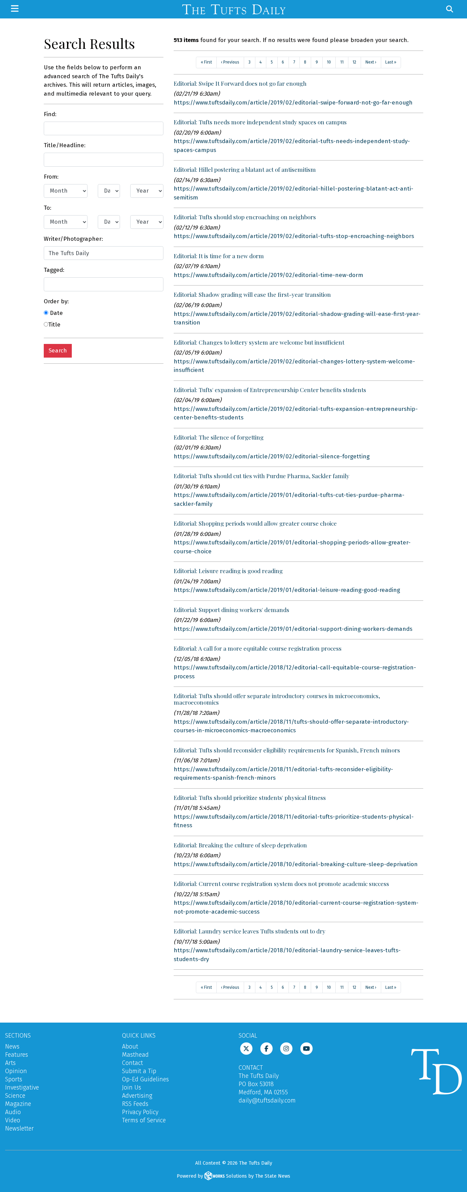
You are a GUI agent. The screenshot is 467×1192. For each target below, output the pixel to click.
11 (342, 62)
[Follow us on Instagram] (286, 1048)
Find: (50, 114)
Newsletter (19, 1128)
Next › (370, 62)
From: (51, 176)
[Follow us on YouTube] (306, 1048)
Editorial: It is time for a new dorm (219, 256)
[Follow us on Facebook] (266, 1048)
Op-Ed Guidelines (145, 1079)
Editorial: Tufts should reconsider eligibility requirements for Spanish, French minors (287, 750)
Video (12, 1120)
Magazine (18, 1104)
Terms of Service (144, 1120)
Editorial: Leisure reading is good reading (228, 570)
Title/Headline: (64, 145)
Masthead (135, 1054)
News (12, 1046)
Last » (390, 62)
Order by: (56, 301)
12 (354, 62)
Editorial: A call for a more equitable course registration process (258, 648)
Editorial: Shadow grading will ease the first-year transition (252, 294)
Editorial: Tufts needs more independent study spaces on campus (260, 122)
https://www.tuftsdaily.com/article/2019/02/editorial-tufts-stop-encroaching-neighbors (294, 236)
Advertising (137, 1095)
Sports (13, 1079)
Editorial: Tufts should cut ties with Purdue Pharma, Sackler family (261, 476)
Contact (132, 1063)
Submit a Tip (139, 1071)
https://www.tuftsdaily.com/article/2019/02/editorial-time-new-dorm (268, 275)
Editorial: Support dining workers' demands (231, 609)
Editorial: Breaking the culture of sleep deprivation (240, 845)
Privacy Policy (140, 1112)
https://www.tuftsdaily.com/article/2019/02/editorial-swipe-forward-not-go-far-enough (293, 102)
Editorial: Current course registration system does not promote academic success (281, 883)
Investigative (22, 1087)
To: (47, 207)
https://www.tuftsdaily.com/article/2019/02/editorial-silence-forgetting (272, 456)
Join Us (131, 1087)
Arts (10, 1063)
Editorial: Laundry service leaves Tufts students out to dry (249, 931)
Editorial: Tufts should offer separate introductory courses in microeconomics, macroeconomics (277, 699)
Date (55, 313)
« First (206, 62)
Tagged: (54, 270)
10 (329, 62)
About (130, 1046)
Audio (13, 1112)
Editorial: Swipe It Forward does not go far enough (240, 83)
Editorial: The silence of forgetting (219, 437)
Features (16, 1054)
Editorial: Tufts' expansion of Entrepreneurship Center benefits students (270, 389)
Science (15, 1095)
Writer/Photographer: (73, 238)
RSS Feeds (135, 1104)
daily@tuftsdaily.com (267, 1100)
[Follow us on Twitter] (246, 1048)
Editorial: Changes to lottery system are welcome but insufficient (259, 342)
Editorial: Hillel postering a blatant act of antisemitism (245, 169)
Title (54, 324)
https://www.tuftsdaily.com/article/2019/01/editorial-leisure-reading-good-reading (287, 590)
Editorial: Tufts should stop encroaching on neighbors (245, 217)
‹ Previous (230, 62)
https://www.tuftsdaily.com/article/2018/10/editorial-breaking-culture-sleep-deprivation (296, 864)
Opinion (16, 1071)
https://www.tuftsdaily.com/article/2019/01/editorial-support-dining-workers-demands (293, 629)
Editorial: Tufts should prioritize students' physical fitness (250, 797)
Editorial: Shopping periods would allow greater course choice (255, 523)
